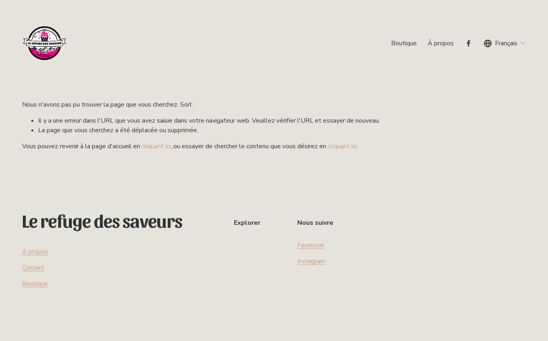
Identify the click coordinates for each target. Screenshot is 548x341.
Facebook (311, 245)
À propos (441, 43)
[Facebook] (469, 43)
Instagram (311, 261)
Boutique (404, 43)
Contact (33, 267)
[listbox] (505, 43)
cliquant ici (156, 146)
